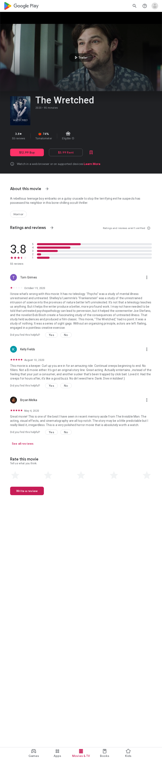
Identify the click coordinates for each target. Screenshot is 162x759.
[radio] (15, 475)
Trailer (80, 57)
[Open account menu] (155, 6)
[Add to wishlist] (91, 152)
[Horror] (18, 214)
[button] (51, 334)
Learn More (92, 164)
